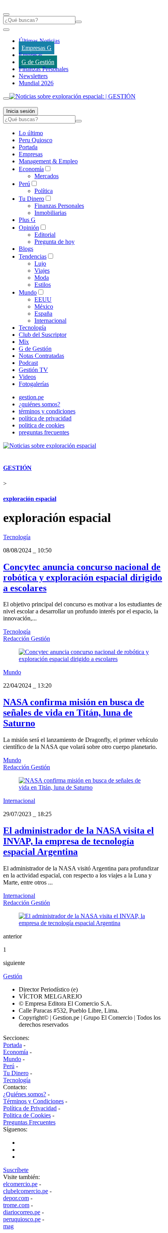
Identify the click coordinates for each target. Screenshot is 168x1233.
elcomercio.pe (20, 1184)
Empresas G (36, 48)
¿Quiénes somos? (24, 1094)
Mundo (28, 292)
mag (8, 1226)
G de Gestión (37, 62)
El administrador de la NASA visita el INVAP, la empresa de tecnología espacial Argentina (78, 841)
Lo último (31, 133)
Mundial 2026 (36, 83)
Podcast (28, 362)
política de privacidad (45, 418)
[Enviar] (78, 22)
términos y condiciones (47, 411)
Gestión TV (33, 369)
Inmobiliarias (50, 212)
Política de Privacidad (30, 1108)
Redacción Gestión (26, 638)
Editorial (44, 234)
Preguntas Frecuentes (29, 1122)
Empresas (31, 55)
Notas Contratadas (41, 355)
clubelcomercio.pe (25, 1191)
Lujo (40, 263)
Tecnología (32, 327)
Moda (41, 277)
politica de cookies (41, 425)
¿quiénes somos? (39, 404)
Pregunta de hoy (54, 241)
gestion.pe (31, 397)
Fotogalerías (34, 384)
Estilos (42, 284)
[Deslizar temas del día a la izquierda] (6, 30)
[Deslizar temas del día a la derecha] (6, 98)
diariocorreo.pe (21, 1212)
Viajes (42, 270)
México (43, 306)
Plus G (27, 219)
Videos (27, 376)
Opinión (29, 227)
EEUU (43, 299)
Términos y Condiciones (33, 1101)
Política (43, 191)
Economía (31, 169)
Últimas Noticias (39, 41)
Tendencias (32, 256)
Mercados (46, 176)
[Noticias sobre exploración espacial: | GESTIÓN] (72, 96)
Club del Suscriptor (42, 334)
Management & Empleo (48, 161)
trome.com (16, 1205)
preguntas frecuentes (44, 432)
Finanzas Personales (43, 69)
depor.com (16, 1198)
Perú (24, 183)
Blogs (26, 248)
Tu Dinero (31, 198)
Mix (24, 341)
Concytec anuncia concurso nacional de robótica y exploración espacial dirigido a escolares (82, 577)
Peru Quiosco (35, 140)
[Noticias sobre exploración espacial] (49, 445)
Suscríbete (16, 1170)
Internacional (50, 320)
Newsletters (33, 76)
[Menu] (6, 14)
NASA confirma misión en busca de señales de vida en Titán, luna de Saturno (73, 712)
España (43, 313)
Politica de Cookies (27, 1115)
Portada (28, 147)
